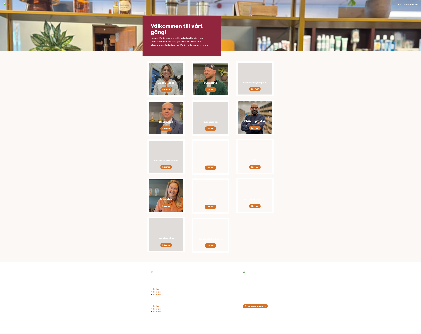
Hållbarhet (156, 284)
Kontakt (155, 280)
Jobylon (216, 323)
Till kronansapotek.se (406, 5)
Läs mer (166, 89)
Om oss (154, 277)
